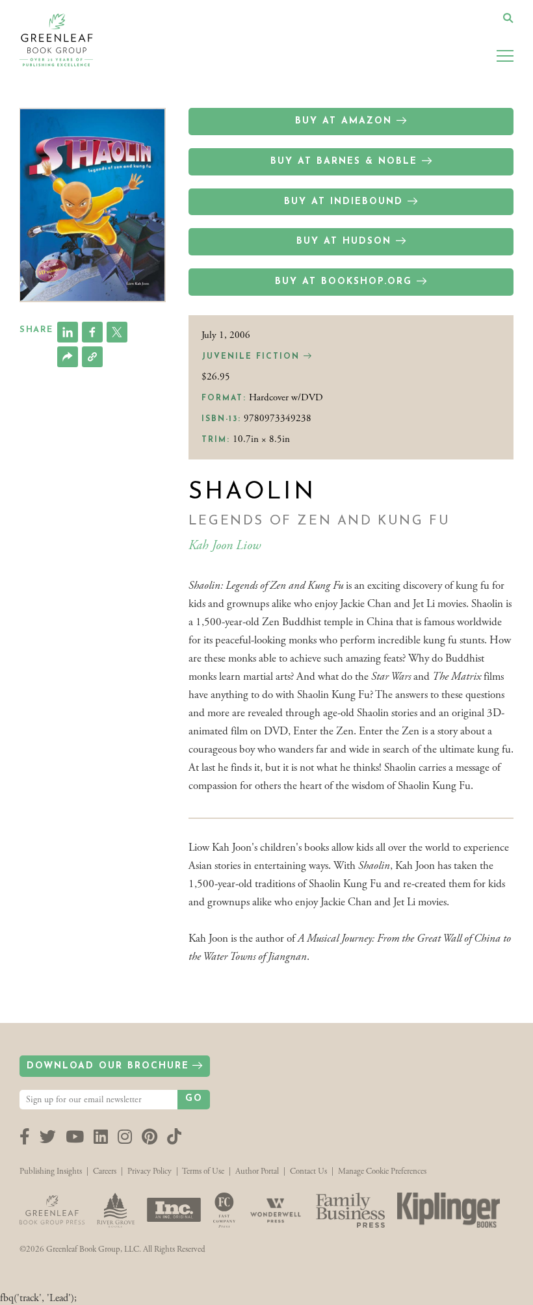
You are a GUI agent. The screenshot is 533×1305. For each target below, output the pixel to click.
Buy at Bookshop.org (343, 282)
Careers (104, 1171)
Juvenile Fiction (253, 357)
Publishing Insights (51, 1171)
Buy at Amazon (343, 121)
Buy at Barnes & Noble (343, 161)
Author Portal (257, 1171)
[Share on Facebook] (92, 332)
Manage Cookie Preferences (382, 1171)
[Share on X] (117, 332)
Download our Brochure (108, 1066)
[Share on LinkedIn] (67, 332)
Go (194, 1099)
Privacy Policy (149, 1171)
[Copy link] (92, 356)
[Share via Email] (67, 356)
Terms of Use (203, 1171)
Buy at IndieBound (343, 202)
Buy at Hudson (343, 241)
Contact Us (308, 1171)
